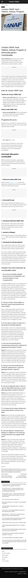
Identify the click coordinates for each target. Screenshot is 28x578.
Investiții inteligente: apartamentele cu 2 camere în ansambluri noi (12, 507)
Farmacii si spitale (6, 553)
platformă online (14, 182)
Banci (3, 551)
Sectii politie (4, 557)
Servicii (3, 559)
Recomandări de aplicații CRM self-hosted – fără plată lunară (13, 526)
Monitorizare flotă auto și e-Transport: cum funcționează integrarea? (14, 503)
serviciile (3, 237)
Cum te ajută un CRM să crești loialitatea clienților (12, 537)
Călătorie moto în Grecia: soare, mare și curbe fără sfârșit (14, 522)
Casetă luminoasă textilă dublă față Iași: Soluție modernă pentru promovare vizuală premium (14, 530)
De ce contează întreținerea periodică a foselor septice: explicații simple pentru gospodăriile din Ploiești (13, 519)
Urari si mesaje (5, 561)
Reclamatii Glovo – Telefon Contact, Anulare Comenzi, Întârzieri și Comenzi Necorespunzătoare (13, 515)
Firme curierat (5, 555)
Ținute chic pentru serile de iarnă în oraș (10, 499)
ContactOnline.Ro (8, 568)
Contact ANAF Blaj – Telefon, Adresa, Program (21, 476)
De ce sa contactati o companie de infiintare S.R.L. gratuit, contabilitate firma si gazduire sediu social (14, 485)
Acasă (2, 5)
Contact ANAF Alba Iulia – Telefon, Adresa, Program (7, 476)
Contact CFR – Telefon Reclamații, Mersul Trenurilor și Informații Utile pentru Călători (13, 511)
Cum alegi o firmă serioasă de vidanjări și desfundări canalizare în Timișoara (13, 534)
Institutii (6, 5)
